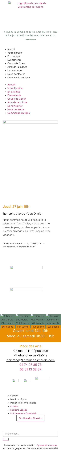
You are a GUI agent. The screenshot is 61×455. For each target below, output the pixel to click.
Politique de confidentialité (23, 402)
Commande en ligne (18, 77)
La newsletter (15, 70)
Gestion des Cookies (30, 418)
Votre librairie (15, 52)
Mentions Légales (18, 399)
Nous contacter (16, 73)
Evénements (14, 59)
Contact (14, 395)
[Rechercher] (6, 439)
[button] (30, 81)
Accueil (11, 49)
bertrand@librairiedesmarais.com (31, 360)
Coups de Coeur (16, 63)
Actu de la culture (17, 66)
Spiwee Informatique (47, 445)
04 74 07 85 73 (30, 364)
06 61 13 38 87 (30, 369)
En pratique (13, 56)
